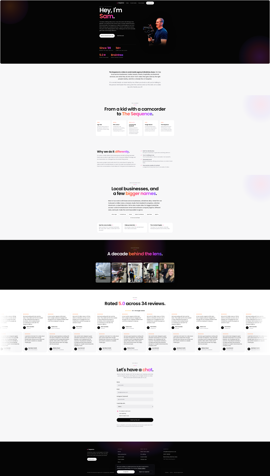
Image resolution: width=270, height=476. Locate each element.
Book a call (150, 3)
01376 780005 (166, 454)
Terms (171, 472)
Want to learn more (124, 415)
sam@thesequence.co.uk (169, 451)
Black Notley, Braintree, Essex (170, 457)
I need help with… (121, 403)
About (119, 462)
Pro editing (143, 454)
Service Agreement (178, 472)
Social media (133, 3)
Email (118, 389)
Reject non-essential (144, 471)
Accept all (125, 471)
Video (127, 3)
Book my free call (135, 420)
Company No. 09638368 (108, 472)
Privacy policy (141, 468)
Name (118, 382)
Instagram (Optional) (122, 396)
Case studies (141, 3)
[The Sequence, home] (120, 3)
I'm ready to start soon (124, 411)
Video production (122, 454)
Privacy (166, 472)
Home (119, 451)
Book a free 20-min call (107, 35)
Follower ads (144, 459)
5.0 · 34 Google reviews (135, 310)
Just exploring (122, 413)
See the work (120, 35)
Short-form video (145, 451)
